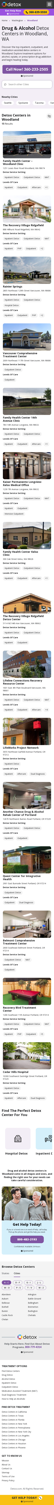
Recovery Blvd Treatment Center (19, 1009)
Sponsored (14, 14)
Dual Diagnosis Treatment (14, 1394)
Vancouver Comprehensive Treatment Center (20, 354)
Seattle (8, 102)
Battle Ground (34, 1299)
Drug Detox (7, 1375)
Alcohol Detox (8, 1379)
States (5, 1273)
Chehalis (32, 1315)
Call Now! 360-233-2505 (27, 69)
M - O (7, 1287)
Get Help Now (13, 11)
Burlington (33, 1311)
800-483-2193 (27, 1239)
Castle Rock (7, 1315)
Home (4, 20)
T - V (29, 1287)
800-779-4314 (33, 1347)
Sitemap (5, 1472)
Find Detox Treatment (16, 1407)
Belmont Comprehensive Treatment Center (19, 942)
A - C (6, 1282)
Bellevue (6, 1303)
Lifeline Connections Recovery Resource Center (22, 682)
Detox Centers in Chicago (13, 1439)
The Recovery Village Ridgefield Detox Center (23, 617)
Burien (5, 1311)
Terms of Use (8, 1476)
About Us (6, 1464)
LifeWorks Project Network (21, 747)
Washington (17, 20)
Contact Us (7, 1468)
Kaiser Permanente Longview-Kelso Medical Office (22, 483)
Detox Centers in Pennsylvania (16, 1427)
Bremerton (33, 1307)
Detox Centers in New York (14, 1423)
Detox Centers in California (14, 1411)
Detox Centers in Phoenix (13, 1447)
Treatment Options (14, 1366)
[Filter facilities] (49, 116)
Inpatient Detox (9, 1382)
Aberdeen (6, 1294)
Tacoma (39, 102)
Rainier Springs (12, 286)
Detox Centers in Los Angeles (15, 1435)
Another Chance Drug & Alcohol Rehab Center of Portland (23, 813)
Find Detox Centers (11, 1371)
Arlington (32, 1294)
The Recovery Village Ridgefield (23, 225)
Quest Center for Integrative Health (22, 877)
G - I (28, 1282)
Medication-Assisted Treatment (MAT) (19, 1391)
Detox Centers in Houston (14, 1443)
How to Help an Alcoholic (13, 1398)
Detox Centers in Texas (13, 1415)
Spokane (23, 102)
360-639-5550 (38, 12)
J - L (39, 1282)
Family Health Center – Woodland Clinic (18, 162)
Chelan (5, 1319)
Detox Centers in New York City (16, 1431)
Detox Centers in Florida (13, 1419)
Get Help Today (25, 1498)
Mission (5, 1460)
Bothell (5, 1307)
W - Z (41, 1287)
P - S (18, 1287)
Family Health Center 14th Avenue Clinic (20, 419)
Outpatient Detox (10, 1386)
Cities (17, 1273)
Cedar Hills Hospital (15, 1072)
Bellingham (33, 1303)
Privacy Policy (8, 1480)
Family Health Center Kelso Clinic (20, 553)
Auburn (5, 1299)
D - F (17, 1282)
